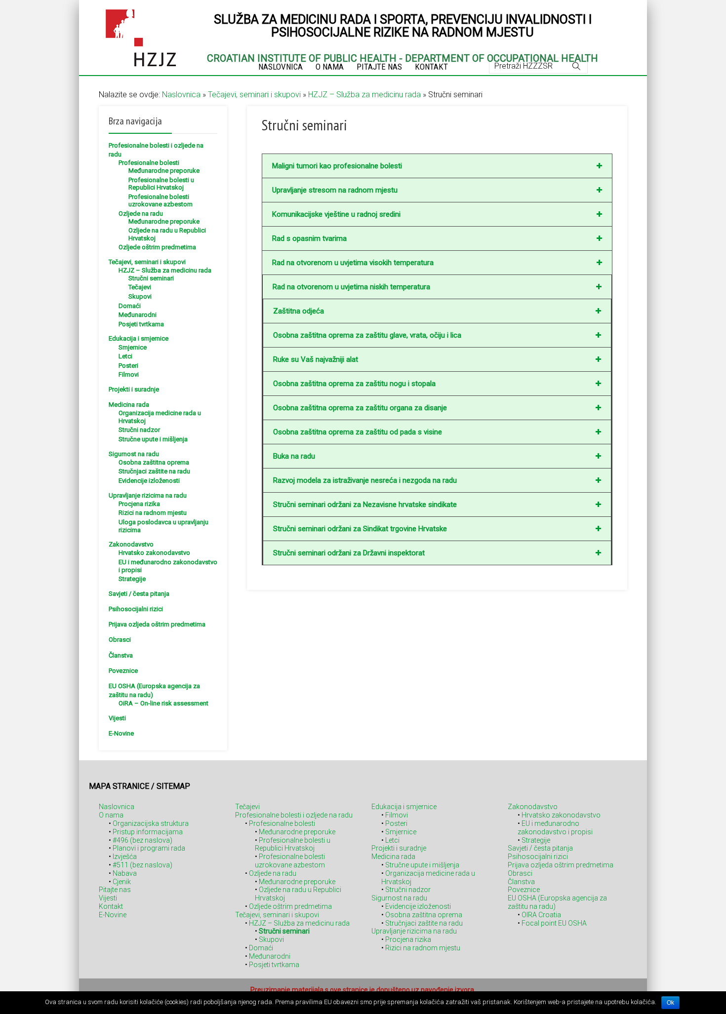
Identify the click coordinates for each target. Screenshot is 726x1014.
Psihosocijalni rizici (136, 609)
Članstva (121, 655)
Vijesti (117, 718)
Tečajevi (139, 287)
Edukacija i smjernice (138, 338)
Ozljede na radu (141, 213)
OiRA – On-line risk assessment (163, 703)
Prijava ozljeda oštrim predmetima (157, 624)
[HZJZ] (141, 36)
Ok (670, 1002)
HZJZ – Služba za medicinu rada (364, 94)
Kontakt (111, 906)
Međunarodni (138, 314)
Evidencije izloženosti (149, 480)
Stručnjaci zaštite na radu (154, 471)
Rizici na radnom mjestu (153, 512)
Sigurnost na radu (134, 454)
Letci (125, 356)
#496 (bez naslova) (142, 840)
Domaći (130, 306)
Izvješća (125, 856)
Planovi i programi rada (149, 848)
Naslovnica (181, 94)
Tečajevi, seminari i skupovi (254, 94)
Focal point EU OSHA (554, 923)
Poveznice (123, 670)
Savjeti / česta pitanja (139, 593)
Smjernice (133, 347)
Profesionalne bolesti (149, 162)
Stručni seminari (151, 278)
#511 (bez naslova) (142, 865)
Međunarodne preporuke (164, 170)
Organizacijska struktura (151, 823)
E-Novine (121, 733)
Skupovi (140, 296)
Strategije (132, 579)
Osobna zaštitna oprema (154, 462)
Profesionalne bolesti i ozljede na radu (294, 815)
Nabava (125, 873)
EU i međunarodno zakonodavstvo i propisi (555, 827)
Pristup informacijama (148, 832)
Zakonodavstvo (131, 544)
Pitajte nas (115, 890)
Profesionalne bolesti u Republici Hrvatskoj (161, 184)
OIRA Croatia (541, 915)
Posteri (128, 365)
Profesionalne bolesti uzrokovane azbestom (160, 200)
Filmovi (129, 374)
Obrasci (120, 639)
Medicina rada (129, 404)
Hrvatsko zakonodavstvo (154, 552)
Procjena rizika (139, 503)
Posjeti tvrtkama (141, 324)
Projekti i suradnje (134, 389)
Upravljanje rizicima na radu (148, 495)
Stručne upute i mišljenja (153, 439)
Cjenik (122, 882)
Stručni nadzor (139, 429)
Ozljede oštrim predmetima (157, 247)
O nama (111, 815)
